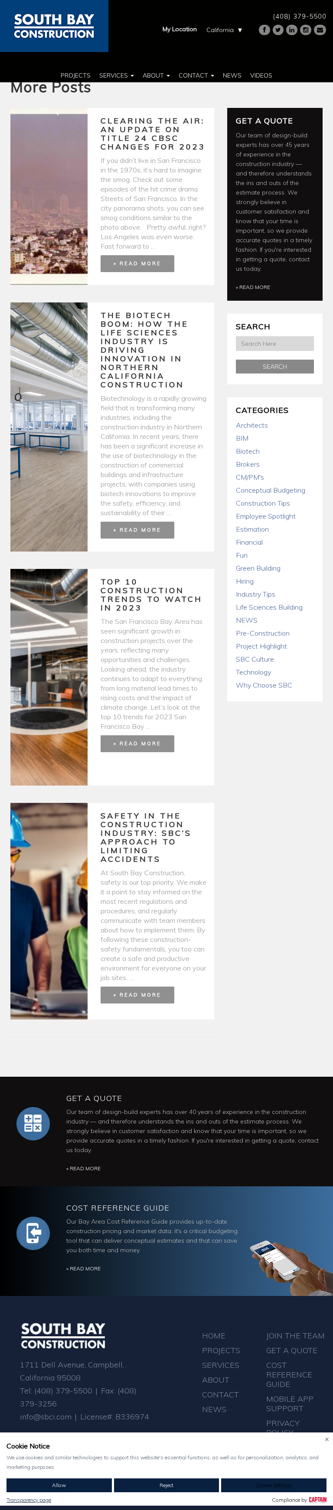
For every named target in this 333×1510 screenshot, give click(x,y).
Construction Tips (263, 503)
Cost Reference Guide (118, 1208)
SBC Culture (255, 659)
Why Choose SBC (264, 685)
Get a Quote (264, 121)
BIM (242, 438)
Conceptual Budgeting (270, 490)
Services (114, 75)
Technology (253, 672)
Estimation (252, 529)
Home (213, 1336)
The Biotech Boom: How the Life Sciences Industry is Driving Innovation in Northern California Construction (145, 350)
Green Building (258, 568)
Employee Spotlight (266, 516)
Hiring (245, 581)
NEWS (247, 620)
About (154, 75)
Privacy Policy (283, 1428)
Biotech (248, 451)
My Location (180, 29)
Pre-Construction (263, 633)
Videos (261, 75)
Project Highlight (261, 646)
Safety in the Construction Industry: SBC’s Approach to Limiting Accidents (146, 837)
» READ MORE (137, 263)
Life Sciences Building (269, 607)
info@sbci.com (46, 1417)
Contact (194, 75)
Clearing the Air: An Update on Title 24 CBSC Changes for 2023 (153, 134)
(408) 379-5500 (299, 16)
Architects (252, 425)
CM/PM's (250, 477)
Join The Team (295, 1336)
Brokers (248, 464)
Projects (76, 75)
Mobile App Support (289, 1403)
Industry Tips (255, 594)
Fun (242, 555)
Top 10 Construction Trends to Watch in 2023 (151, 595)
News (232, 75)
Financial (249, 542)
